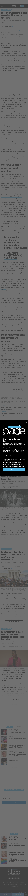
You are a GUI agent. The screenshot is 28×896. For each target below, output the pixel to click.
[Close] (26, 422)
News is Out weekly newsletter (13, 464)
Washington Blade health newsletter (14, 466)
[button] (14, 463)
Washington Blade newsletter (13, 462)
